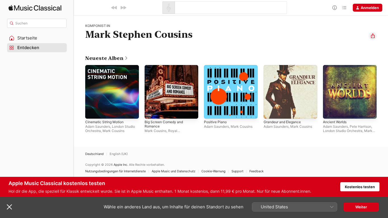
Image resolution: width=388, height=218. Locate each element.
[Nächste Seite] (382, 92)
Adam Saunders (97, 126)
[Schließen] (9, 206)
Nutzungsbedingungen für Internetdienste (115, 171)
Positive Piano (216, 67)
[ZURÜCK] (114, 7)
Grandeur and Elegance (284, 67)
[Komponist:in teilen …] (373, 36)
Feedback (256, 171)
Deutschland (94, 154)
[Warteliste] (344, 8)
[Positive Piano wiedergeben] (211, 111)
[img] (35, 8)
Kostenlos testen (360, 187)
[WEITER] (123, 7)
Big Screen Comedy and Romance (166, 69)
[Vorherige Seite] (80, 92)
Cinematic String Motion (106, 67)
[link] (106, 58)
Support (237, 171)
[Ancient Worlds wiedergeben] (330, 111)
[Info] (334, 8)
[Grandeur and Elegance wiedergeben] (270, 111)
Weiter (361, 207)
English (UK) (119, 154)
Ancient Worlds (336, 67)
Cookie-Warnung (213, 171)
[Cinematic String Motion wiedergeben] (92, 111)
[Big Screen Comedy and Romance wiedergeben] (151, 111)
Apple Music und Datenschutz (173, 171)
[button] (36, 38)
